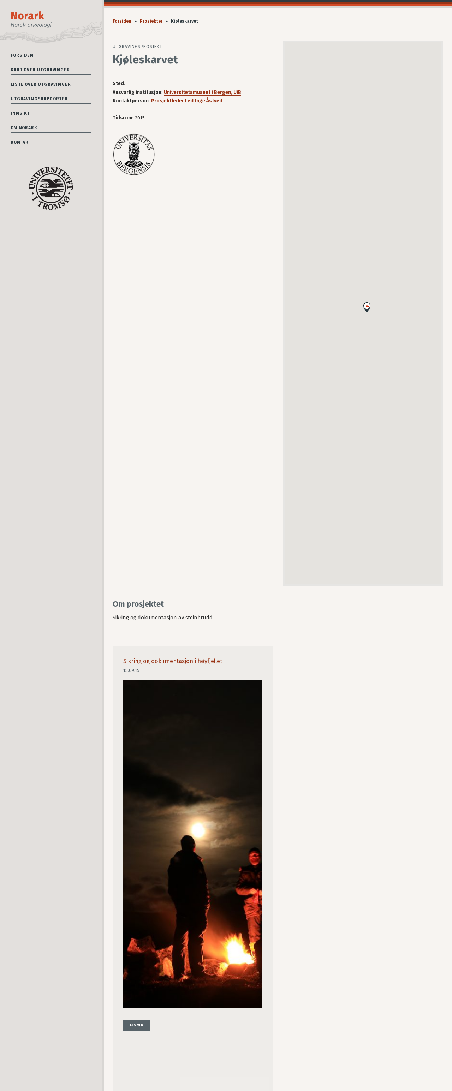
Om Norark (24, 127)
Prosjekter (151, 21)
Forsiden (22, 55)
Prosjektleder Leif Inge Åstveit (187, 101)
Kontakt (21, 142)
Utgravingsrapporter (39, 98)
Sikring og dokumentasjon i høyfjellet (172, 661)
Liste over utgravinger (41, 84)
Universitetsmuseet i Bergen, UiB (202, 92)
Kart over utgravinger (40, 69)
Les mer (136, 1025)
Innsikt (20, 113)
